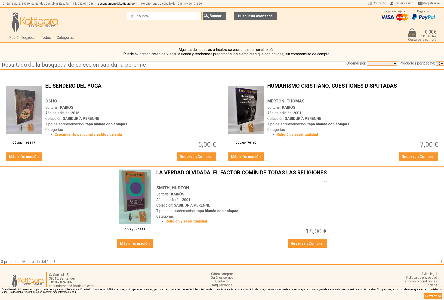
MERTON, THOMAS (286, 101)
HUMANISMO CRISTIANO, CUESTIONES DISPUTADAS (353, 89)
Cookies (431, 285)
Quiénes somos (222, 277)
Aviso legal (429, 274)
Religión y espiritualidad (297, 134)
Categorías (65, 37)
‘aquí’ (74, 292)
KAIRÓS (66, 107)
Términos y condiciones (420, 281)
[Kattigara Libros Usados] (35, 22)
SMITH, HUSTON (172, 187)
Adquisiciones (222, 285)
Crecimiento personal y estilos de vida (88, 134)
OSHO (51, 101)
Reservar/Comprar (196, 157)
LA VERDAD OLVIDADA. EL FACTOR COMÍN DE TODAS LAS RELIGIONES (242, 176)
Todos (46, 37)
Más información (24, 157)
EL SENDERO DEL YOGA (131, 89)
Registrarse (431, 3)
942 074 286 (86, 3)
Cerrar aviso (433, 296)
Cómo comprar (222, 274)
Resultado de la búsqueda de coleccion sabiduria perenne (74, 65)
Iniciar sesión (404, 3)
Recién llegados (22, 37)
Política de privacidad (421, 277)
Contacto (379, 3)
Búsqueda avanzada (255, 16)
